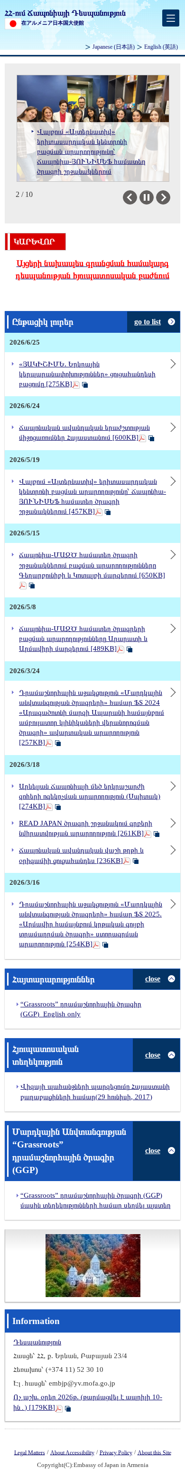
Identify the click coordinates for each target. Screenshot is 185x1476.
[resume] (146, 197)
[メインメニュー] (170, 18)
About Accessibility (72, 1452)
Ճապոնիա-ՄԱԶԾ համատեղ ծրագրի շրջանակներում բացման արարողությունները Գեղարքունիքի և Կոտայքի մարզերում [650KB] (92, 564)
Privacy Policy (116, 1452)
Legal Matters (29, 1452)
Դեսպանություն (37, 1342)
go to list (147, 322)
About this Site (154, 1452)
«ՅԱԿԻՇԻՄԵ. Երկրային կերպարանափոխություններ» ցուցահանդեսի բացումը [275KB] (87, 374)
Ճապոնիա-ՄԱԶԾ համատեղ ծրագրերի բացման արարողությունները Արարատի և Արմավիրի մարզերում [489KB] (83, 638)
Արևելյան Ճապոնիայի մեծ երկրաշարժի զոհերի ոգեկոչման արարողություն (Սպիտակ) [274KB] (89, 796)
